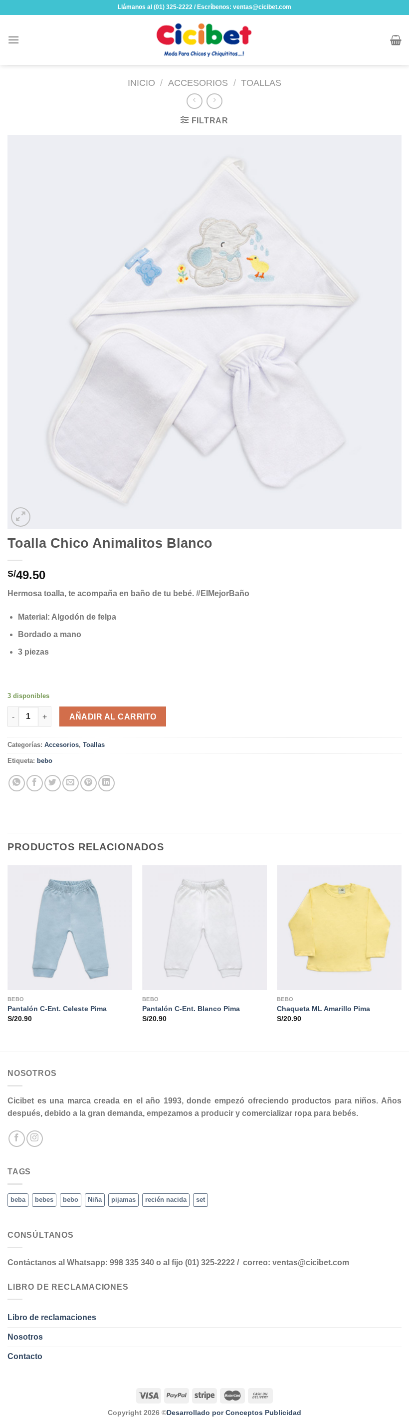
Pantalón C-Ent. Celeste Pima (57, 1009)
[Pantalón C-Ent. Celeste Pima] (69, 927)
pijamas (123, 1199)
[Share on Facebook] (34, 783)
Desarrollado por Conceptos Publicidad (234, 1413)
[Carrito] (396, 40)
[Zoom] (20, 517)
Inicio (141, 82)
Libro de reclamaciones (51, 1317)
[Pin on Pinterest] (88, 783)
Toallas (261, 82)
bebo (44, 760)
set (200, 1199)
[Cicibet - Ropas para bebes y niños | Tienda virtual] (204, 40)
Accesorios (198, 82)
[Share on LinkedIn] (106, 783)
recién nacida (166, 1199)
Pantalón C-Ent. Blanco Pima (191, 1009)
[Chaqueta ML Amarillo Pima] (339, 927)
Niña (95, 1199)
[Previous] (7, 957)
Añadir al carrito (113, 717)
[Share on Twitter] (52, 783)
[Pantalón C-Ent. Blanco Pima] (204, 927)
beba (17, 1199)
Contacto (24, 1356)
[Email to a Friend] (70, 783)
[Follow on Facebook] (16, 1138)
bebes (44, 1199)
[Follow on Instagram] (34, 1138)
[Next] (401, 957)
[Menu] (13, 39)
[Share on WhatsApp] (16, 783)
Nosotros (25, 1337)
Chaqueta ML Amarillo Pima (323, 1009)
